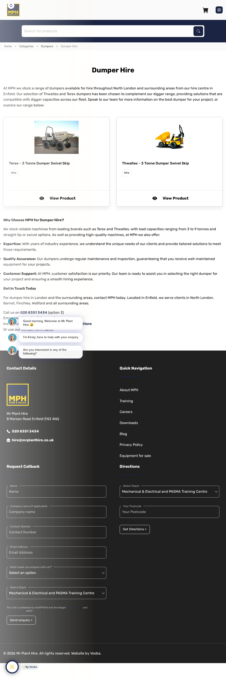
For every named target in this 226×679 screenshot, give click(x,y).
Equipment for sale (135, 456)
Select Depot (131, 485)
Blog (123, 434)
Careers (126, 412)
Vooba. (95, 653)
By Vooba (31, 666)
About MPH (129, 390)
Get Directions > (134, 529)
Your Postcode (132, 506)
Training (126, 401)
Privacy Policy (131, 445)
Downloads (129, 423)
